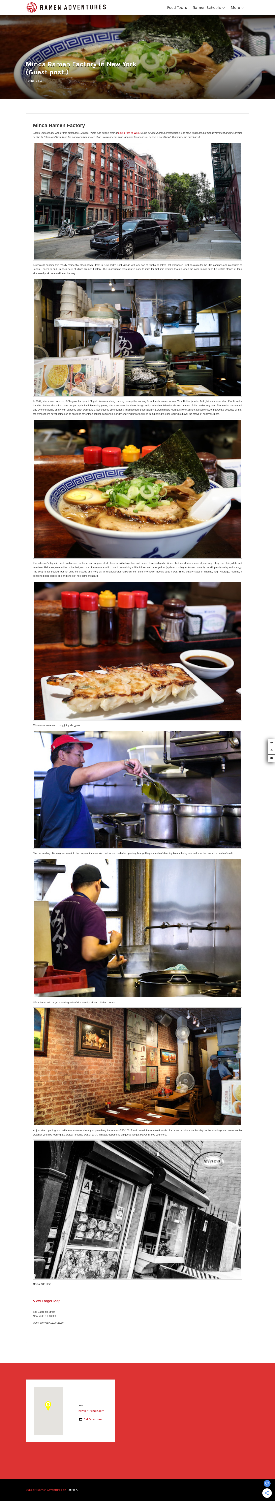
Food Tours (177, 7)
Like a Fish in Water (129, 133)
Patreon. (72, 1490)
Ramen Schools (207, 7)
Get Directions (93, 1419)
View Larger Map (46, 1301)
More (235, 7)
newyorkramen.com (91, 1410)
